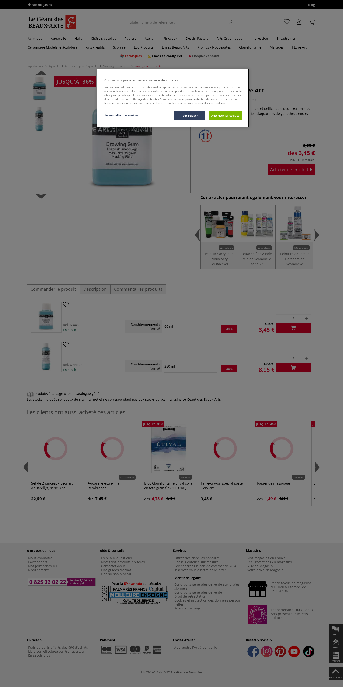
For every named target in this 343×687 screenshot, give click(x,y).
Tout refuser (189, 115)
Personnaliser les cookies (121, 115)
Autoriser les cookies (225, 115)
